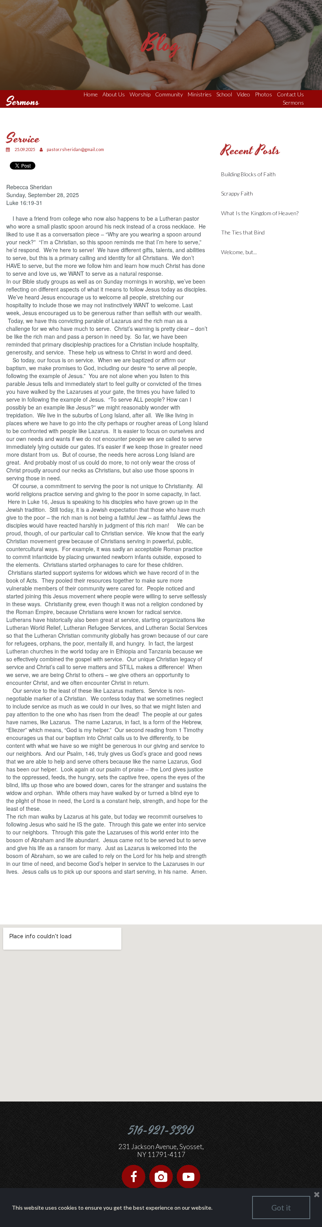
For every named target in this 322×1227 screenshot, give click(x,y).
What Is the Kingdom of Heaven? (259, 213)
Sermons (293, 102)
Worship (140, 94)
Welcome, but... (239, 252)
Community (169, 94)
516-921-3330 (161, 1131)
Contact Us (290, 94)
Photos (263, 94)
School (224, 94)
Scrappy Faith (237, 193)
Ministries (200, 94)
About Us (113, 94)
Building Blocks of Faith (248, 174)
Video (243, 94)
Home (91, 94)
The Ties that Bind (243, 232)
